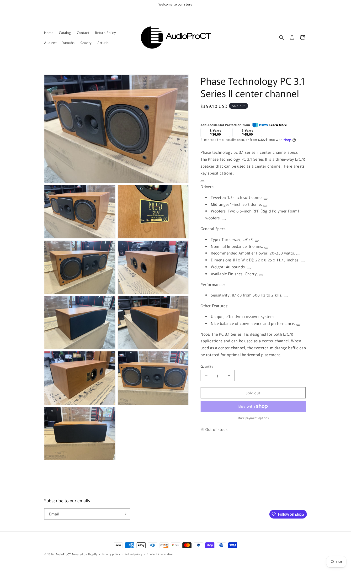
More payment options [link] (253, 418)
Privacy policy (111, 554)
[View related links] (202, 181)
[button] (281, 37)
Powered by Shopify (84, 554)
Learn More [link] (278, 124)
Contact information (160, 554)
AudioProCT (63, 554)
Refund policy (133, 554)
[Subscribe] (124, 513)
